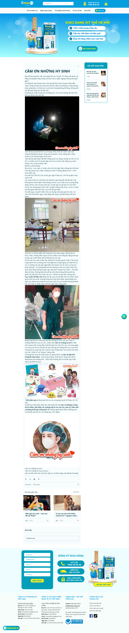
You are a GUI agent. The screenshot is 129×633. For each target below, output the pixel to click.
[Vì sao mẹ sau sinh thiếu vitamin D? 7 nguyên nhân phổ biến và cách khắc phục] (67, 502)
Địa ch (43, 608)
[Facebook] (91, 616)
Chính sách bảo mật (95, 603)
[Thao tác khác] (78, 66)
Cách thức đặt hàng (95, 611)
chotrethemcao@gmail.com (28, 612)
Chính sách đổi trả (95, 606)
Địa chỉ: (20, 605)
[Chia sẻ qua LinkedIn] (34, 479)
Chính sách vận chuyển (96, 608)
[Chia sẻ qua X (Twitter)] (30, 479)
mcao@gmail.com (56, 616)
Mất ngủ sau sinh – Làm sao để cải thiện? (36, 515)
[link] (106, 3)
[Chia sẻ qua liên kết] (38, 479)
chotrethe (46, 616)
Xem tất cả (76, 492)
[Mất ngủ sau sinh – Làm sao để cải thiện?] (36, 502)
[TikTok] (95, 616)
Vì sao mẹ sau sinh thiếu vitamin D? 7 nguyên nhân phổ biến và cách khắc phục (66, 515)
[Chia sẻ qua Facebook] (26, 479)
